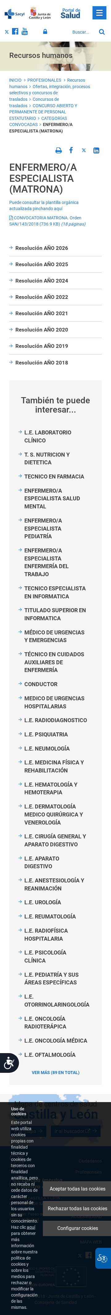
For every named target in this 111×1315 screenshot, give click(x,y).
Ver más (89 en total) (56, 1072)
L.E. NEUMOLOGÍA (47, 748)
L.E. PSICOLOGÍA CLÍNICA (45, 956)
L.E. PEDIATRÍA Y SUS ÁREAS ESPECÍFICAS (51, 978)
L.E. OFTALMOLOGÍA (50, 1055)
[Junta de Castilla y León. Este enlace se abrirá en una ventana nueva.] (40, 13)
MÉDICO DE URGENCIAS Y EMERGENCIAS (54, 636)
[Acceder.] (46, 32)
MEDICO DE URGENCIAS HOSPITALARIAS (54, 702)
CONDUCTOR (40, 684)
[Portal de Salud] (70, 12)
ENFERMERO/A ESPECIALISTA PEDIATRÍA (43, 528)
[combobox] (82, 32)
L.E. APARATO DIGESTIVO (41, 862)
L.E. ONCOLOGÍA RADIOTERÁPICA (45, 1023)
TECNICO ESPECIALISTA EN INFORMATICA (55, 592)
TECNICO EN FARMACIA (54, 476)
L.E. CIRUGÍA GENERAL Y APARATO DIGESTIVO (55, 840)
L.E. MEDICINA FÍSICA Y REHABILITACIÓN (54, 766)
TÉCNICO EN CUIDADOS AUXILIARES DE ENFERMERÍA (54, 662)
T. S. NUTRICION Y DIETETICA (47, 458)
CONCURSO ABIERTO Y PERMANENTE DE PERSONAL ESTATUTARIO (43, 112)
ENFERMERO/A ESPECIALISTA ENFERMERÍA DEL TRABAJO (46, 562)
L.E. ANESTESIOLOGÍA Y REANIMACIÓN (54, 884)
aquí (31, 1227)
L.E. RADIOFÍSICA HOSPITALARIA (46, 934)
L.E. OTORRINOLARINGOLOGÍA (56, 1000)
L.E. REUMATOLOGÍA (50, 916)
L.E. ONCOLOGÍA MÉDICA (55, 1040)
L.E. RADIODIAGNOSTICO (55, 720)
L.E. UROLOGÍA (42, 902)
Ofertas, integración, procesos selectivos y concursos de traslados (49, 93)
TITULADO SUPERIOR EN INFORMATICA (55, 614)
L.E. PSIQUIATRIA (46, 734)
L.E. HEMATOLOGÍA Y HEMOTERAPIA (50, 788)
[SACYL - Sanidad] (14, 13)
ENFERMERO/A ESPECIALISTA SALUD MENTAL (52, 498)
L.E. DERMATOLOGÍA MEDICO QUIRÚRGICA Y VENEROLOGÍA (53, 814)
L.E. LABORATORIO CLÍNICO (47, 436)
